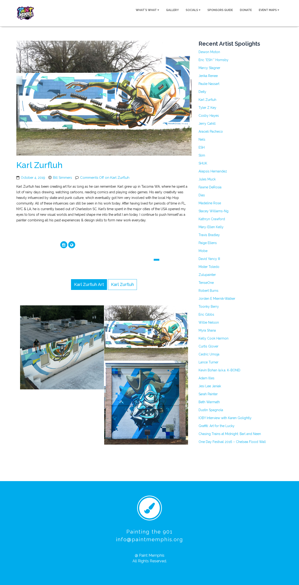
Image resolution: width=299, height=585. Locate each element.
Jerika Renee (208, 76)
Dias (202, 195)
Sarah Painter (208, 394)
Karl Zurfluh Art (89, 284)
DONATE (246, 10)
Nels (202, 139)
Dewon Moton (209, 52)
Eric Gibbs (206, 314)
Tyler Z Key (207, 108)
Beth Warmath (209, 402)
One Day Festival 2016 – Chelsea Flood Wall (232, 442)
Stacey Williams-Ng (213, 211)
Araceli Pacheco (211, 131)
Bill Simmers (62, 177)
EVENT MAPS (268, 10)
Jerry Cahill (207, 123)
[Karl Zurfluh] (69, 348)
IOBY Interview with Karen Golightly (225, 418)
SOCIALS (192, 10)
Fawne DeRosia (210, 187)
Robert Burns (208, 290)
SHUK (203, 163)
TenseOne (206, 283)
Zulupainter (207, 275)
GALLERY (172, 10)
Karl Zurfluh (39, 165)
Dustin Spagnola (211, 410)
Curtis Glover (208, 346)
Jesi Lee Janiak (210, 386)
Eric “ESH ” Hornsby (213, 60)
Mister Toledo (209, 267)
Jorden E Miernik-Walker (217, 298)
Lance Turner (208, 362)
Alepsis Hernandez (213, 171)
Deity (202, 92)
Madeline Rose (210, 203)
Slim (202, 155)
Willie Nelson (209, 322)
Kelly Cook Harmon (213, 338)
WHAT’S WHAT (146, 10)
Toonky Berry (209, 306)
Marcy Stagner (209, 68)
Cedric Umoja (209, 354)
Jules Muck (207, 179)
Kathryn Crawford (212, 219)
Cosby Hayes (209, 115)
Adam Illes (206, 378)
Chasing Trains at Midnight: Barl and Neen (230, 434)
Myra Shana (207, 330)
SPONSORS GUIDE (220, 10)
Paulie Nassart (209, 84)
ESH (202, 147)
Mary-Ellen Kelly (211, 227)
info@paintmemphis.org (149, 539)
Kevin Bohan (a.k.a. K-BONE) (219, 370)
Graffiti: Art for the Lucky (217, 426)
